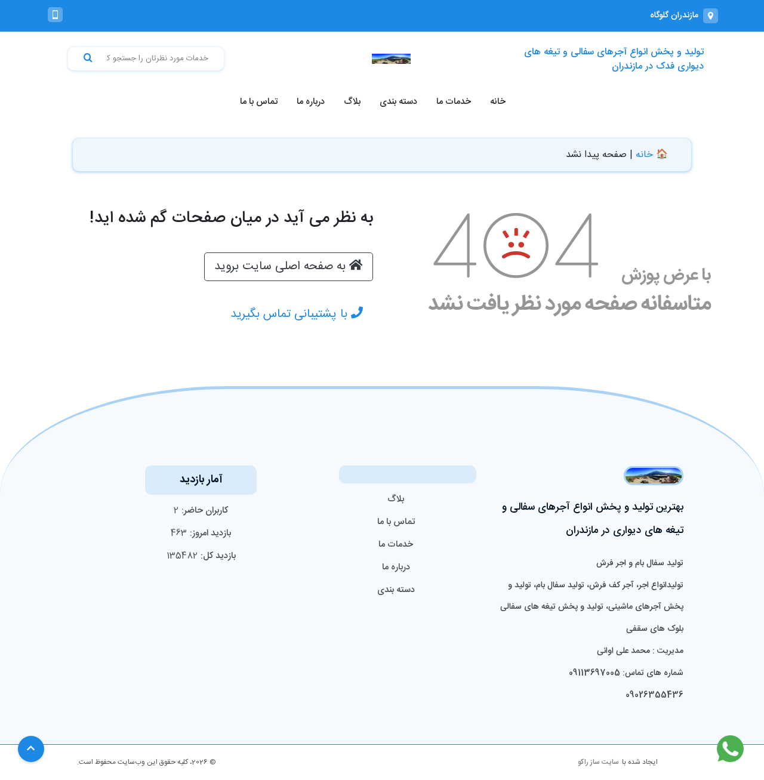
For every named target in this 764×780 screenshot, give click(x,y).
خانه (498, 101)
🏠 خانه (652, 155)
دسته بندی (398, 101)
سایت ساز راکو (598, 762)
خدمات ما (453, 101)
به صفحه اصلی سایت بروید (281, 266)
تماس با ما (259, 101)
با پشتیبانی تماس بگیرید (290, 314)
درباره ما (311, 101)
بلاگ (352, 101)
